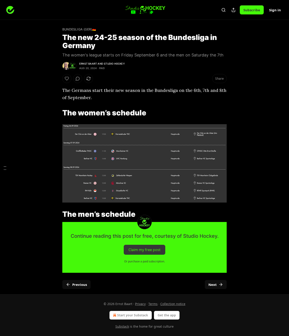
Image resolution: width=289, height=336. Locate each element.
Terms (153, 304)
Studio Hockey (114, 63)
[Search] (223, 9)
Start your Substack (132, 315)
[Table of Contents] (5, 168)
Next (212, 284)
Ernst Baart (88, 63)
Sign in (275, 10)
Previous (79, 284)
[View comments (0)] (77, 78)
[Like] (66, 78)
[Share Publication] (233, 9)
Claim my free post (144, 249)
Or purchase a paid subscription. (144, 261)
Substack (122, 326)
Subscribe (251, 10)
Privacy (140, 304)
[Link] (56, 112)
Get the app (167, 315)
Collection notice (172, 304)
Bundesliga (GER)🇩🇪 (79, 29)
